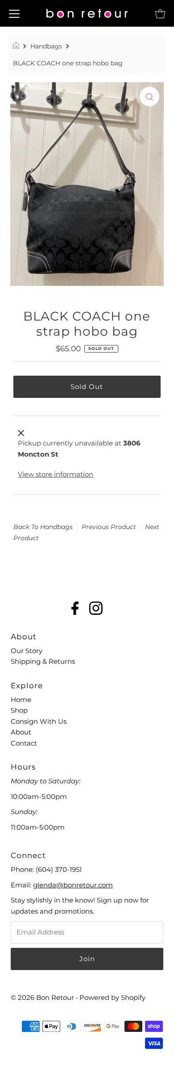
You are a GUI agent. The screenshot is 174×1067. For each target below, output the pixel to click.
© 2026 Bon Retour (42, 997)
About (21, 732)
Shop (19, 710)
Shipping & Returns (43, 661)
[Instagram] (96, 609)
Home (21, 699)
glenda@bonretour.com (73, 885)
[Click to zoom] (149, 96)
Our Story (26, 650)
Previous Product (109, 527)
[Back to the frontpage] (17, 46)
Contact (24, 743)
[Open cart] (160, 13)
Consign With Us (38, 721)
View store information (55, 474)
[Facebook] (75, 609)
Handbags (46, 46)
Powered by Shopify (112, 997)
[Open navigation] (14, 13)
